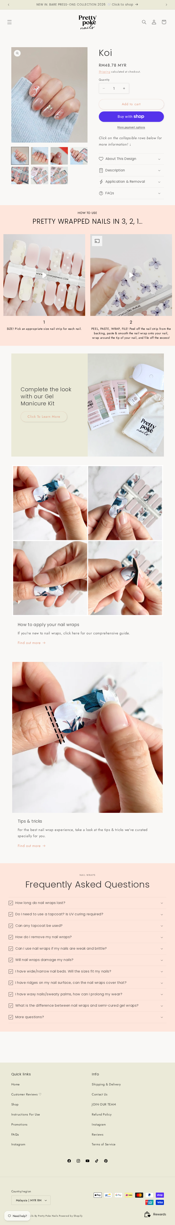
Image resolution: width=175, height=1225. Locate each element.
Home (15, 1084)
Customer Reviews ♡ (26, 1094)
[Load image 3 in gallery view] (59, 156)
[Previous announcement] (8, 4)
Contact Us (99, 1094)
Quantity (104, 79)
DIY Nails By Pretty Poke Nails (40, 1216)
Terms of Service (104, 1144)
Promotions (19, 1124)
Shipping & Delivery (106, 1084)
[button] (9, 22)
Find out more (29, 642)
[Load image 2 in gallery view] (39, 156)
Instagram (18, 1144)
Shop (15, 1104)
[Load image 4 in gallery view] (79, 156)
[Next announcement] (166, 4)
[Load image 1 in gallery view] (20, 156)
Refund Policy (101, 1114)
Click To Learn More (43, 416)
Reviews (97, 1134)
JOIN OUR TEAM (104, 1104)
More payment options (131, 127)
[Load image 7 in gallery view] (59, 175)
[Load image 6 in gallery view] (39, 175)
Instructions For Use (25, 1114)
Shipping (104, 72)
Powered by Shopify (70, 1216)
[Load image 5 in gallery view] (20, 175)
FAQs (15, 1134)
